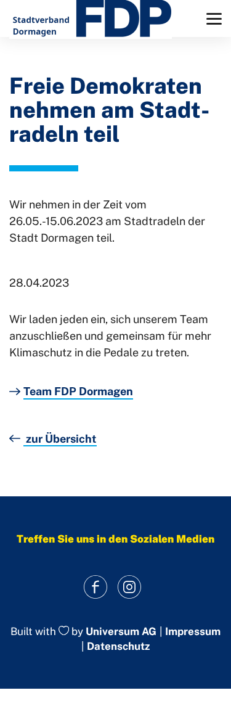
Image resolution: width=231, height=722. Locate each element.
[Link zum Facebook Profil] (96, 587)
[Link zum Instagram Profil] (130, 587)
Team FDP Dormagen (78, 391)
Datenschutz (118, 646)
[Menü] (214, 19)
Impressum (193, 632)
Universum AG (121, 631)
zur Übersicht (60, 438)
